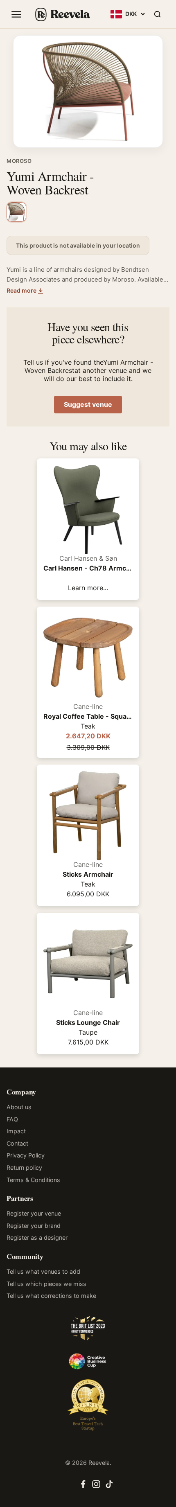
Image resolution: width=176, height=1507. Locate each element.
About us (19, 1106)
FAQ (12, 1119)
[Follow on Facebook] (83, 1486)
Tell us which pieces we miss (46, 1283)
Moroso (19, 161)
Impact (16, 1131)
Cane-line (88, 706)
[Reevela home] (62, 14)
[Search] (157, 14)
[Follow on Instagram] (96, 1486)
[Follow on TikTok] (109, 1486)
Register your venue (34, 1213)
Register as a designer (37, 1237)
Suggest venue (88, 404)
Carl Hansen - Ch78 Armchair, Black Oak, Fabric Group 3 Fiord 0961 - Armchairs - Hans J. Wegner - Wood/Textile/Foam (88, 568)
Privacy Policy (26, 1155)
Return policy (24, 1167)
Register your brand (34, 1225)
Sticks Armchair (88, 874)
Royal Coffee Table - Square (88, 716)
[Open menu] (16, 14)
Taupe (88, 1032)
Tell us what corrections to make (51, 1295)
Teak (88, 726)
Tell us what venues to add (43, 1271)
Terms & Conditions (33, 1179)
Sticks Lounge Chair (88, 1022)
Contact (17, 1143)
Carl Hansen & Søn (88, 558)
